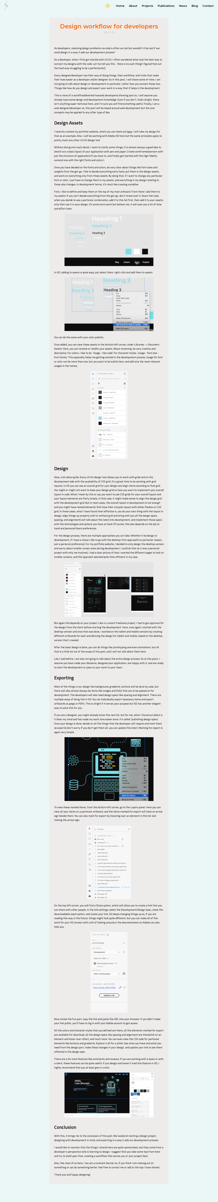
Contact (208, 6)
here (129, 132)
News (183, 6)
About (133, 6)
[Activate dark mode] (108, 6)
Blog (194, 6)
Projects (147, 6)
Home (120, 6)
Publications (166, 6)
